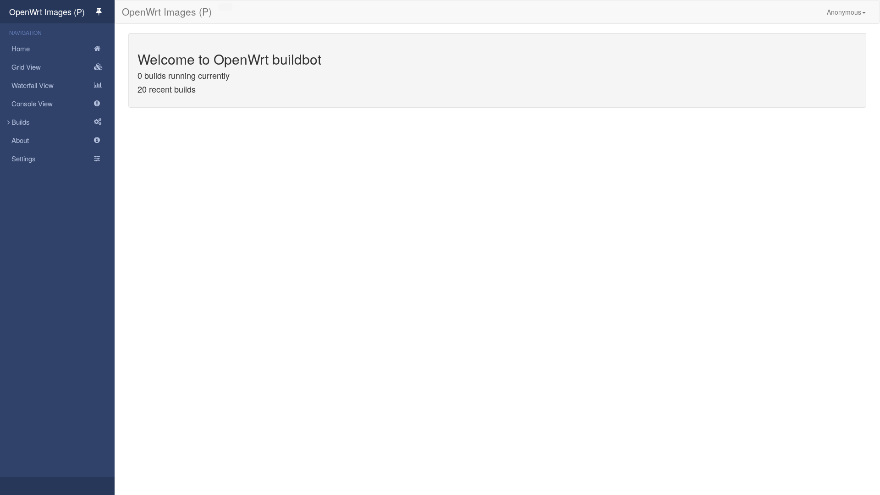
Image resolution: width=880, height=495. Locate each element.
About (20, 140)
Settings (23, 158)
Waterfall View (32, 85)
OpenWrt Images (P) (47, 11)
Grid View (26, 67)
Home (20, 48)
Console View (32, 103)
